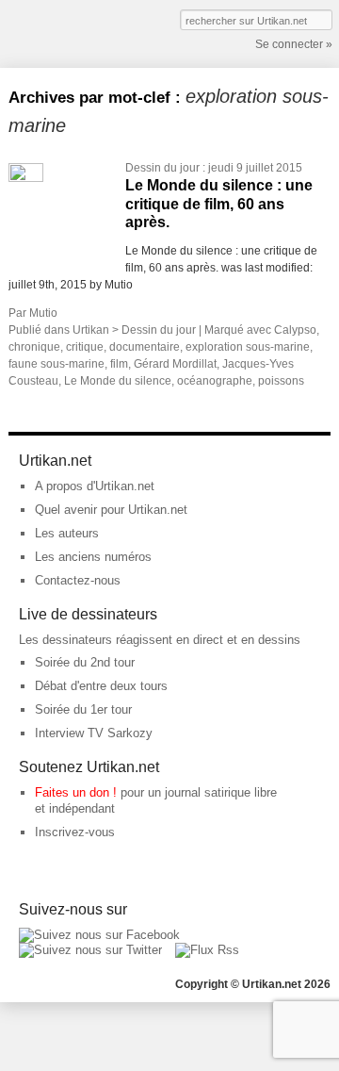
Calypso (295, 330)
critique (85, 347)
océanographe (214, 380)
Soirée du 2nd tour (85, 662)
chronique (34, 347)
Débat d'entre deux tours (101, 686)
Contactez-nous (78, 580)
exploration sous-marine (248, 347)
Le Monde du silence (117, 380)
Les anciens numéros (93, 557)
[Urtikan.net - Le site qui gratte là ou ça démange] (77, 32)
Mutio (43, 313)
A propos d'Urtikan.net (94, 486)
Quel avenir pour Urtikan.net (111, 510)
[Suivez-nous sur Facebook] (99, 935)
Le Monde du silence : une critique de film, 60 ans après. (219, 203)
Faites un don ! (76, 792)
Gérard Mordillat (175, 364)
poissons (281, 380)
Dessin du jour (162, 167)
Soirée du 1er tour (83, 709)
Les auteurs (67, 533)
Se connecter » (293, 44)
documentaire (144, 347)
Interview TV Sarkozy (94, 733)
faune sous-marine (56, 364)
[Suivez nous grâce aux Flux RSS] (207, 950)
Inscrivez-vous (75, 832)
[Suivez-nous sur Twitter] (90, 950)
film (119, 364)
